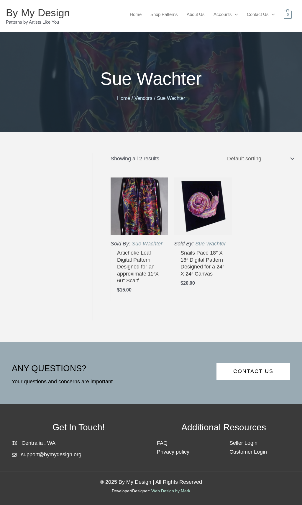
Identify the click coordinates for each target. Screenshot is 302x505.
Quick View (139, 229)
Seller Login (243, 443)
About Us (196, 14)
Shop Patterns (164, 14)
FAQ (162, 443)
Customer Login (248, 452)
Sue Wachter (147, 244)
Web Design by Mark (170, 490)
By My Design (38, 12)
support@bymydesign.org (51, 454)
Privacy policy (173, 452)
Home (136, 14)
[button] (253, 371)
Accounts (223, 14)
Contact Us (258, 14)
